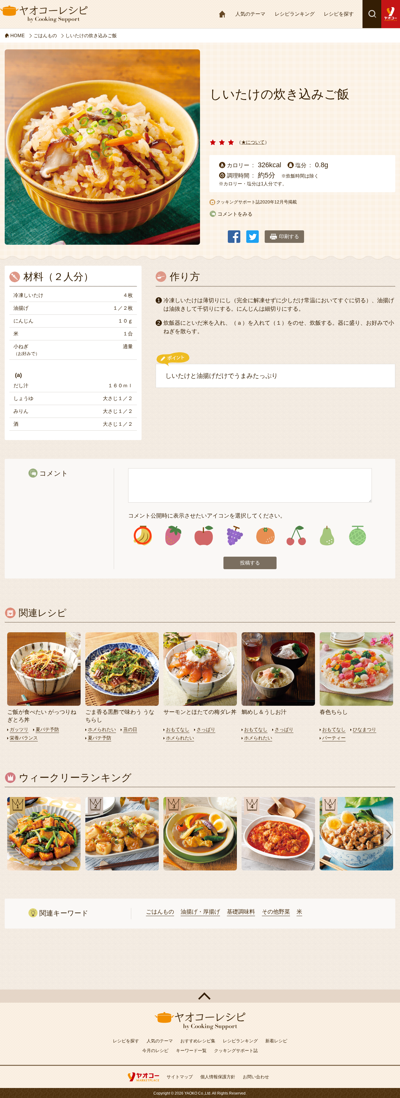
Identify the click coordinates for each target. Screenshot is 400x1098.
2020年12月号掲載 (278, 201)
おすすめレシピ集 (197, 1040)
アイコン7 (326, 535)
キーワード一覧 (191, 1050)
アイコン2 (173, 535)
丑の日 (130, 729)
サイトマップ (180, 1076)
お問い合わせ (256, 1076)
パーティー (334, 737)
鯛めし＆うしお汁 (264, 712)
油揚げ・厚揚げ (200, 912)
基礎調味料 (241, 912)
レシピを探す (339, 14)
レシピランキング (295, 14)
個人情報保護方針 (217, 1076)
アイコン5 (265, 535)
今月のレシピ (155, 1050)
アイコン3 (204, 535)
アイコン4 (234, 535)
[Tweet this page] (252, 233)
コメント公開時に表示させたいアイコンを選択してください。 (207, 516)
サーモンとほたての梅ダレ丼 (200, 712)
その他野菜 (276, 912)
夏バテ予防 (47, 729)
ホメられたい (102, 729)
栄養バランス (24, 737)
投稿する (250, 562)
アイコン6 (296, 535)
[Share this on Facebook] (234, 233)
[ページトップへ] (200, 996)
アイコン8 (357, 535)
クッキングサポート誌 (236, 1050)
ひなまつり (364, 729)
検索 (371, 14)
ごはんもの (160, 912)
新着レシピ (276, 1040)
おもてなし (177, 729)
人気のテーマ (250, 14)
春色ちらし (334, 712)
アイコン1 (143, 535)
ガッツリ (19, 729)
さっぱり (206, 729)
